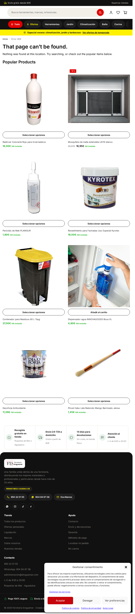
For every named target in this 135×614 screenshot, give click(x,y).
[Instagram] (15, 506)
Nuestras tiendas (120, 3)
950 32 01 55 (17, 497)
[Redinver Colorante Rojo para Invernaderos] (34, 99)
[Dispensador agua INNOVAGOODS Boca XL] (99, 276)
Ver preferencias (115, 600)
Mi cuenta (73, 548)
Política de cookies (70, 608)
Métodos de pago (77, 537)
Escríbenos (66, 497)
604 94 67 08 (42, 497)
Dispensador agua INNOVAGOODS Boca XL (90, 319)
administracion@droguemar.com (21, 574)
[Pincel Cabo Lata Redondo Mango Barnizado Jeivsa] (99, 365)
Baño (105, 24)
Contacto (73, 521)
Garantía (72, 532)
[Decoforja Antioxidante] (34, 365)
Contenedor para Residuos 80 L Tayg (21, 319)
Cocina (118, 24)
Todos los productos (15, 521)
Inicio (5, 39)
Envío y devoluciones (79, 527)
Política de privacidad (91, 608)
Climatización (87, 24)
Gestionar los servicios (59, 592)
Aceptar (60, 600)
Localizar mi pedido (78, 543)
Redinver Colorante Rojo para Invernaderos (24, 142)
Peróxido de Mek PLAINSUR (17, 230)
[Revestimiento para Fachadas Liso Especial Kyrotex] (99, 187)
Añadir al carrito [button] (99, 312)
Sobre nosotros (12, 543)
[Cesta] (125, 12)
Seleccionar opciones (33, 135)
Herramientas (52, 24)
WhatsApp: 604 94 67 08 (17, 569)
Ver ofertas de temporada (95, 32)
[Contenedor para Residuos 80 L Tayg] (34, 276)
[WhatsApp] (7, 506)
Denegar (88, 600)
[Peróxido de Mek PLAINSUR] (34, 187)
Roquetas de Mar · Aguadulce (19, 585)
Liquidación (10, 532)
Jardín (69, 24)
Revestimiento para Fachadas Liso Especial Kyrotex (93, 230)
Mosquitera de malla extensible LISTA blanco (90, 142)
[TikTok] (23, 506)
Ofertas (34, 24)
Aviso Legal (108, 608)
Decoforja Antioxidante (14, 408)
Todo (17, 24)
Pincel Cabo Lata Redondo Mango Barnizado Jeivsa (94, 408)
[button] (126, 567)
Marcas (8, 537)
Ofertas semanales (14, 527)
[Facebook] (31, 506)
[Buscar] (100, 12)
